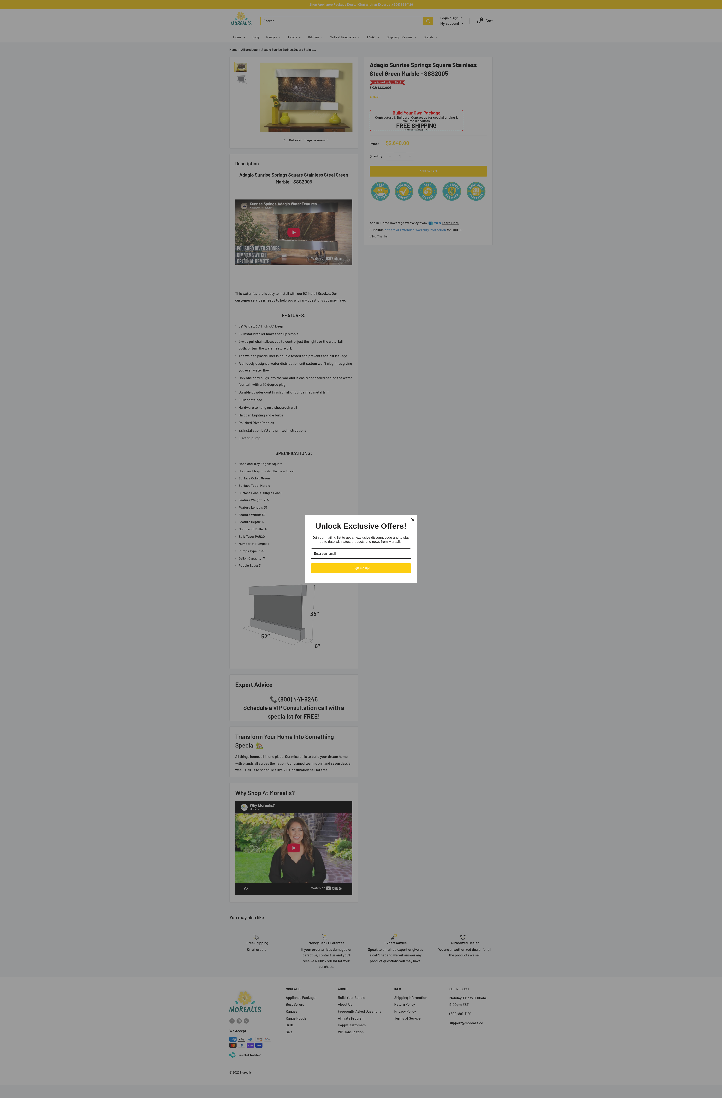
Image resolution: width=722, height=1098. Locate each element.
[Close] (412, 519)
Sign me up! (361, 568)
